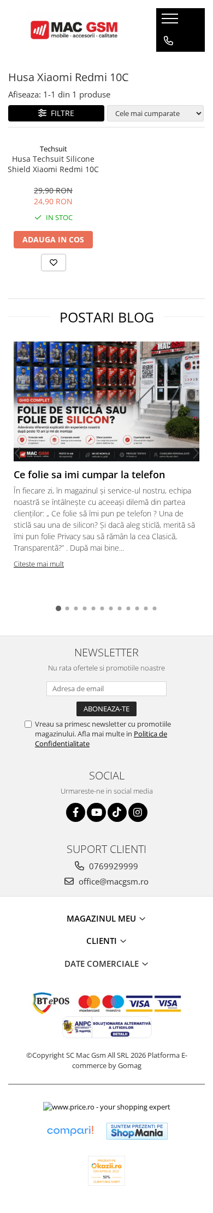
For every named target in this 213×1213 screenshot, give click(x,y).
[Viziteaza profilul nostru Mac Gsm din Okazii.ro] (106, 1171)
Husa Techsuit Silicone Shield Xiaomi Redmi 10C (53, 164)
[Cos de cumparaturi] (168, 63)
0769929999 (112, 866)
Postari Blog (107, 317)
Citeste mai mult (39, 564)
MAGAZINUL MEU (102, 918)
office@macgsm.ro (112, 881)
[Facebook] (75, 812)
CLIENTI (102, 940)
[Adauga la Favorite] (53, 262)
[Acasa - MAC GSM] (74, 30)
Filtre (60, 113)
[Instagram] (137, 812)
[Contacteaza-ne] (168, 41)
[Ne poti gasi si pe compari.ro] (70, 1131)
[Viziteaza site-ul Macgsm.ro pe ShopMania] (137, 1131)
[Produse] (171, 22)
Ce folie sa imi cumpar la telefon (89, 474)
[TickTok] (117, 812)
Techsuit (53, 149)
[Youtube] (96, 812)
